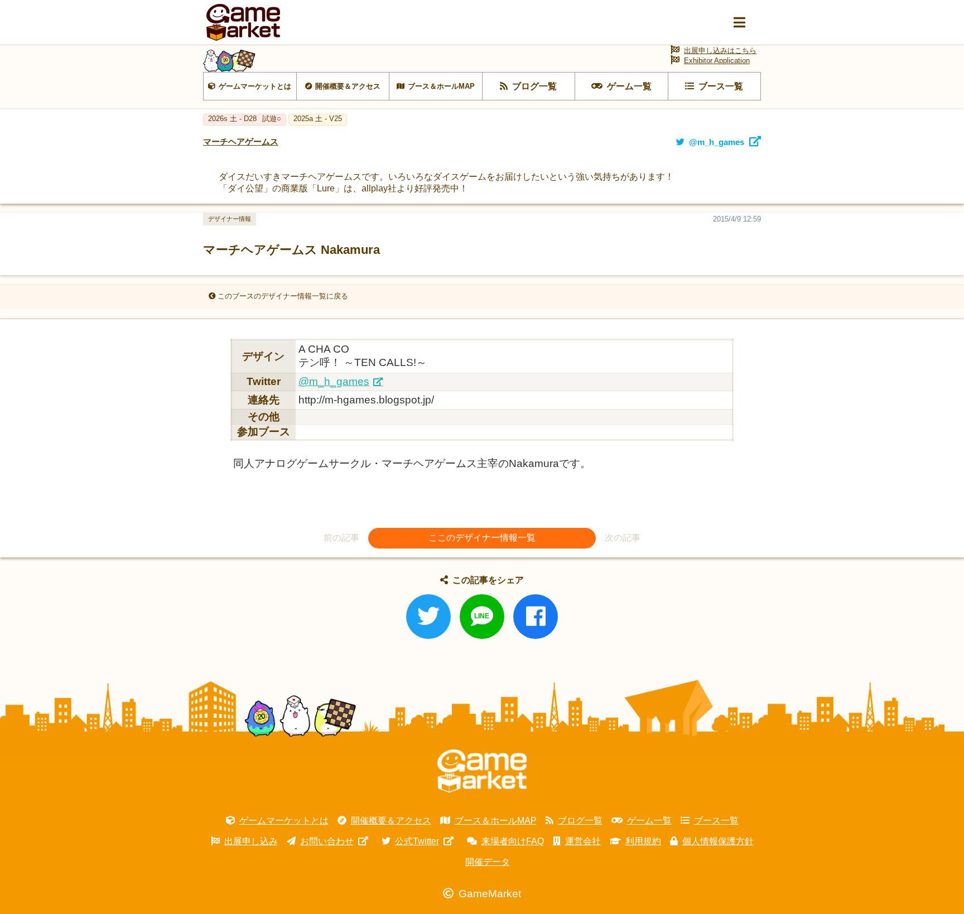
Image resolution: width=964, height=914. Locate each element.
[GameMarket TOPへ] (482, 771)
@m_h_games (333, 381)
